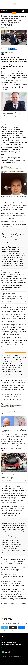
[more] (25, 119)
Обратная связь (4, 647)
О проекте (3, 636)
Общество (16, 623)
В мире (2, 623)
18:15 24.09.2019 (5, 27)
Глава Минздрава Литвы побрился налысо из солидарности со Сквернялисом (14, 115)
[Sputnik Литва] (4, 11)
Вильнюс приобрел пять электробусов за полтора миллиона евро (11, 476)
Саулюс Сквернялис (12, 603)
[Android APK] (5, 652)
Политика (9, 623)
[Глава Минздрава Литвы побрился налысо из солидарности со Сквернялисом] (14, 101)
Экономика (24, 623)
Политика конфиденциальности (8, 638)
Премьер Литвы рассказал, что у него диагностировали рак (12, 296)
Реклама (8, 636)
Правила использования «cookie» (9, 642)
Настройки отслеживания (15, 647)
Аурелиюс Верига (22, 603)
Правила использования (6, 640)
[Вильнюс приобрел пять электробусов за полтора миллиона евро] (14, 462)
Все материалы (8, 54)
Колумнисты (4, 603)
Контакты (13, 636)
